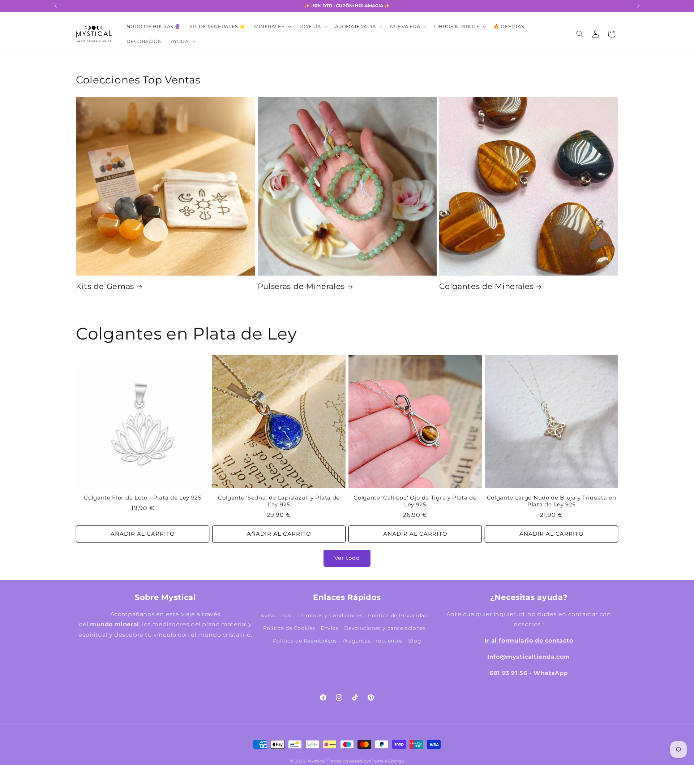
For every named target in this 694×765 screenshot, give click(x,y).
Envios (330, 628)
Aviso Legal (276, 615)
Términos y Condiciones (330, 615)
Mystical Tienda (325, 761)
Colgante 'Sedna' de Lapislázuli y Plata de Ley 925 (279, 501)
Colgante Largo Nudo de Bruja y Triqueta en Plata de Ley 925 (551, 501)
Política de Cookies (289, 628)
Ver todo (347, 557)
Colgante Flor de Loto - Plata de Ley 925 (142, 497)
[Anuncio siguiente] (638, 6)
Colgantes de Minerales (486, 286)
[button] (272, 26)
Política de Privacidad (398, 615)
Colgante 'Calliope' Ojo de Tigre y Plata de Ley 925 (415, 501)
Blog (414, 641)
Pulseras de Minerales (301, 286)
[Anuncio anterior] (56, 6)
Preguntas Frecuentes (372, 641)
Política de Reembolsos (305, 641)
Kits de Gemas (105, 286)
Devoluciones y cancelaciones (385, 628)
